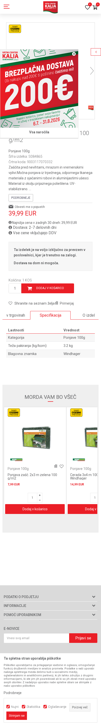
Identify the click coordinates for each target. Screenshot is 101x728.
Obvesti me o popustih (30, 207)
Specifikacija (50, 315)
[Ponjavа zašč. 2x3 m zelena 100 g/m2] (35, 437)
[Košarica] (95, 8)
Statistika (33, 707)
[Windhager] (16, 459)
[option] (50, 315)
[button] (32, 303)
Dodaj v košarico (50, 288)
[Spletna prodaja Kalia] (50, 7)
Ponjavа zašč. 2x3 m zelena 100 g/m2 (32, 476)
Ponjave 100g (19, 151)
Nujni (15, 707)
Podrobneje (20, 198)
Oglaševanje (57, 707)
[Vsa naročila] (39, 88)
